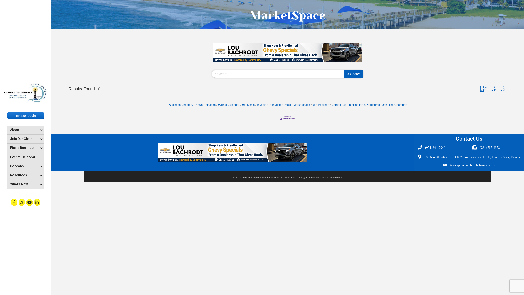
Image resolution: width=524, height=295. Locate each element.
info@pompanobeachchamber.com (472, 165)
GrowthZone (335, 177)
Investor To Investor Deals (274, 104)
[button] (483, 89)
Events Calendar (22, 157)
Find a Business (22, 147)
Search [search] (355, 74)
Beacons (17, 166)
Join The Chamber (394, 104)
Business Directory (181, 104)
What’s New (19, 184)
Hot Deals (248, 104)
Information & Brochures (364, 104)
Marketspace (301, 104)
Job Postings (321, 104)
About (14, 129)
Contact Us (339, 104)
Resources (18, 175)
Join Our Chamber (24, 138)
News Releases (205, 104)
